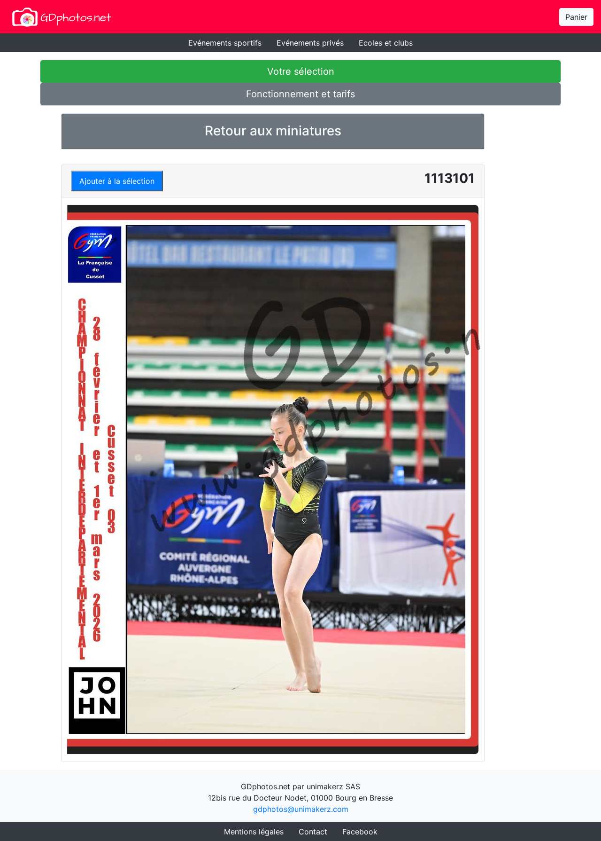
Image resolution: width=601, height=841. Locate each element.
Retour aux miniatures (273, 131)
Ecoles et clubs (386, 42)
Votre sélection (300, 71)
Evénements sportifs (225, 42)
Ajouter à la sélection (116, 181)
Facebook (360, 831)
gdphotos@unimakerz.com (300, 809)
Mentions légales (254, 831)
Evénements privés (310, 42)
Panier (576, 17)
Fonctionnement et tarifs (300, 94)
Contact (313, 831)
